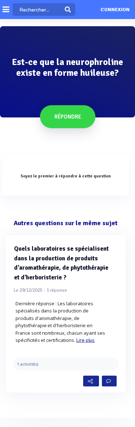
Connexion (115, 9)
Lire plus (85, 340)
